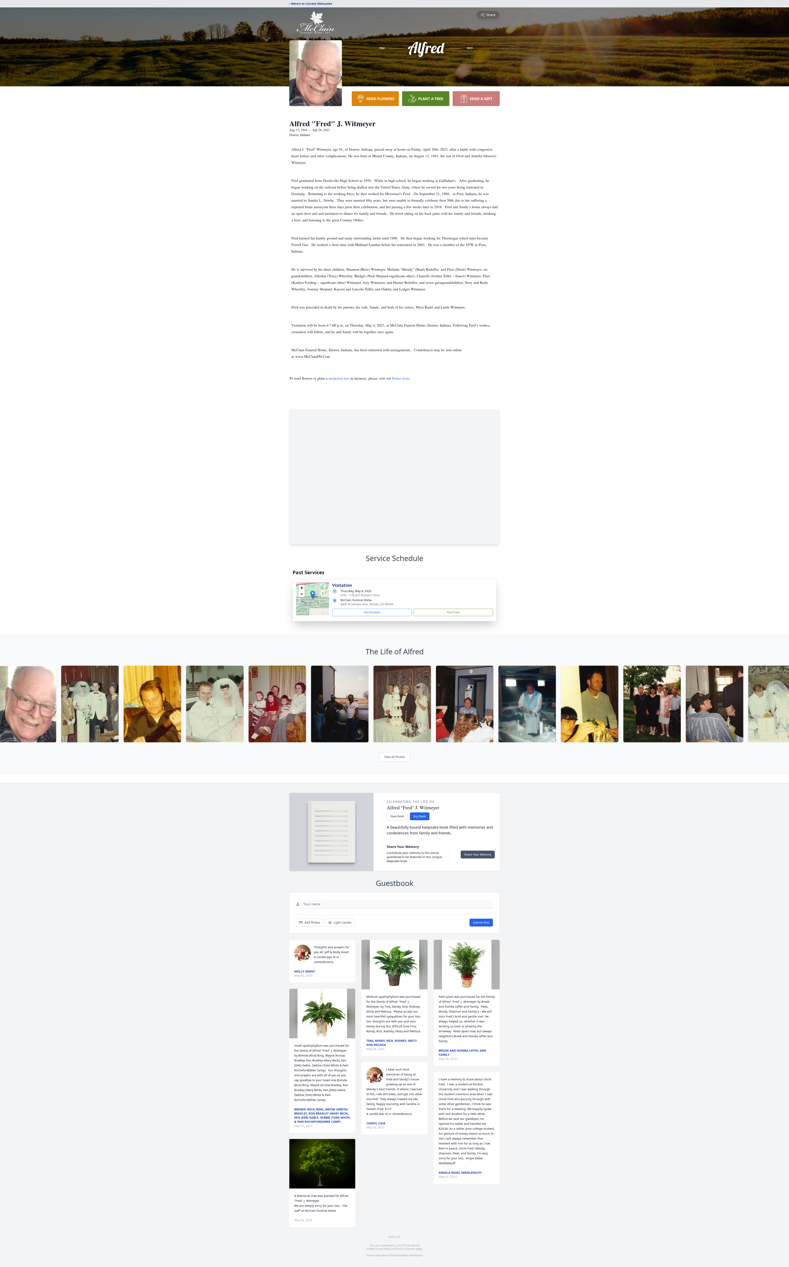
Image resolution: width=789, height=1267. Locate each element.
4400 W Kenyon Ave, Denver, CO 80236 (366, 604)
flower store (400, 378)
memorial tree (339, 378)
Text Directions (372, 612)
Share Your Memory (477, 854)
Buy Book (419, 816)
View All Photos (394, 757)
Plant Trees (453, 612)
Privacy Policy (383, 1249)
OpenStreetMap (399, 1255)
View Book (397, 816)
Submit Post (481, 922)
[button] (312, 594)
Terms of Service (405, 1249)
